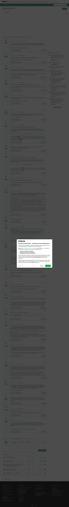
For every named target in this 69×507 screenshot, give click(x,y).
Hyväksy (48, 265)
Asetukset (42, 265)
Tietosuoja (20, 265)
